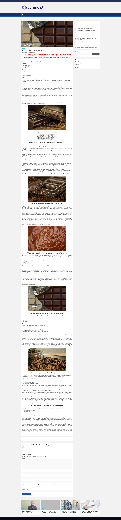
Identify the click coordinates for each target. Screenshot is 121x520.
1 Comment (33, 52)
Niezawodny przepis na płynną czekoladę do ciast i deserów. (47, 136)
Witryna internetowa (25, 480)
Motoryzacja (43, 14)
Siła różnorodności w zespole (80, 23)
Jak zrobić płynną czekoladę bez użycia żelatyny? (45, 139)
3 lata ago (24, 52)
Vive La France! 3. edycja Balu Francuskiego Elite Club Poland (84, 26)
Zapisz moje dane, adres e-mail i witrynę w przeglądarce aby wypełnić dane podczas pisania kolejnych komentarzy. (41, 484)
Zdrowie (49, 14)
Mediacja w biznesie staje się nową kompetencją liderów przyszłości (86, 30)
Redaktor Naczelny (31, 512)
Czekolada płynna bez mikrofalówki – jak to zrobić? (46, 135)
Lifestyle (33, 14)
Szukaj (76, 51)
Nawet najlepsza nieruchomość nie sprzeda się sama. (83, 28)
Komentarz (24, 458)
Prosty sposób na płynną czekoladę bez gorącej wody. (46, 134)
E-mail (23, 475)
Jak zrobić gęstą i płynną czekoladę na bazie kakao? (46, 137)
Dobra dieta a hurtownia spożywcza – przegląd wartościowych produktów (49, 512)
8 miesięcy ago (24, 512)
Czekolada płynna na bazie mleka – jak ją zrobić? (45, 138)
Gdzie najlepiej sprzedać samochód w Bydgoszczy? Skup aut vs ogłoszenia (87, 45)
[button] (55, 133)
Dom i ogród (27, 14)
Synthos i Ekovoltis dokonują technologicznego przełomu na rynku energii (86, 47)
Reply (25, 451)
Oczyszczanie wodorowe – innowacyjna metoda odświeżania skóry (90, 512)
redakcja (28, 52)
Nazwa (23, 471)
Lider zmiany (77, 32)
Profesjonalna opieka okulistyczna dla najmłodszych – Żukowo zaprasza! (69, 512)
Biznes (38, 14)
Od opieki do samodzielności (27, 511)
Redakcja (55, 14)
